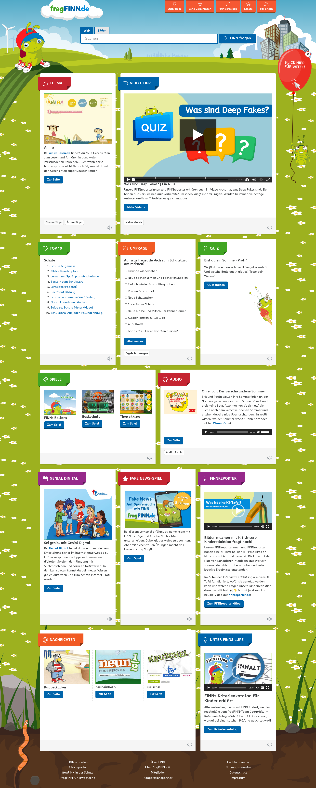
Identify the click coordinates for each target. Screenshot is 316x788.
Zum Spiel (54, 425)
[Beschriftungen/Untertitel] (262, 687)
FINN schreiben (77, 762)
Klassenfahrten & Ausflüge (146, 318)
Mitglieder (158, 772)
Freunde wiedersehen (142, 271)
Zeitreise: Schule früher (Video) (72, 307)
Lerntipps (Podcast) (64, 287)
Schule (248, 9)
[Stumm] (258, 432)
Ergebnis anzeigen (137, 353)
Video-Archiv (134, 222)
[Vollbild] (267, 526)
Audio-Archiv (174, 452)
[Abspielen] (206, 432)
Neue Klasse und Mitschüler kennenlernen (157, 311)
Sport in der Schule (141, 304)
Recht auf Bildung (63, 292)
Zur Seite (53, 179)
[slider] (265, 432)
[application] (237, 432)
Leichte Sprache (238, 762)
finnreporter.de (239, 595)
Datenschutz (238, 772)
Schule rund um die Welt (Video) (73, 297)
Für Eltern (266, 9)
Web (87, 30)
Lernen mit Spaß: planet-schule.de (75, 276)
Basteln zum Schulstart (67, 282)
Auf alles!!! (135, 324)
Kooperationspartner (158, 778)
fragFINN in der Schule (77, 772)
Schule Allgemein (63, 266)
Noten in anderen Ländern (69, 302)
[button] (238, 510)
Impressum (238, 778)
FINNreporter (78, 767)
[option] (78, 139)
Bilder (102, 30)
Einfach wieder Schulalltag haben (151, 284)
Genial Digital (58, 548)
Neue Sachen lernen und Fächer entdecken (158, 278)
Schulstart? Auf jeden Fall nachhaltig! (77, 313)
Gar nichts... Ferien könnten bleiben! (153, 331)
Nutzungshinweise (238, 767)
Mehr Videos (136, 207)
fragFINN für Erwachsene (78, 778)
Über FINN (158, 762)
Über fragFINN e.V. (158, 767)
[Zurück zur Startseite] (72, 13)
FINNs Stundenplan (64, 271)
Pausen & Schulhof (141, 291)
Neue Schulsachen (141, 298)
